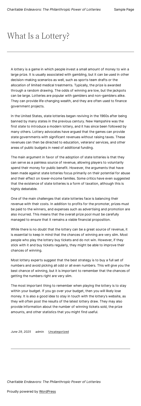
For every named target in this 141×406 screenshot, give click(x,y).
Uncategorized (58, 331)
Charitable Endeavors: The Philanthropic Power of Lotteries (54, 9)
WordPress (47, 391)
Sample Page (124, 9)
